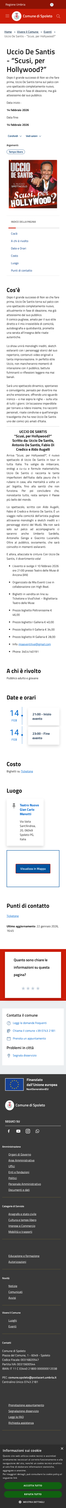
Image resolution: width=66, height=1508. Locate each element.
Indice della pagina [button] (23, 222)
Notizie (12, 1286)
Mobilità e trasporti (20, 1231)
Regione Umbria (15, 4)
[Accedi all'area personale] (51, 4)
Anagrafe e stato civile (22, 1214)
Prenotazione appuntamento (26, 1405)
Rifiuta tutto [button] (33, 1494)
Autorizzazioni (17, 1262)
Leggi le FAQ (16, 1417)
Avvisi (12, 1297)
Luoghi (12, 1320)
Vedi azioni (32, 136)
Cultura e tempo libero (22, 1220)
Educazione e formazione (23, 1256)
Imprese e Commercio (21, 1226)
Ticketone (27, 771)
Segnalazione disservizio (23, 1411)
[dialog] (33, 1476)
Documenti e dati (19, 1190)
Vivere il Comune (28, 32)
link (15, 1477)
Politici (12, 1178)
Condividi (13, 136)
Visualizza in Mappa (33, 868)
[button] (32, 1502)
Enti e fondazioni (18, 1172)
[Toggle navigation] (7, 16)
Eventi (48, 32)
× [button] (61, 1448)
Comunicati (15, 1292)
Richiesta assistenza (21, 1423)
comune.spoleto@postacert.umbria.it (32, 1377)
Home (8, 32)
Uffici (11, 1166)
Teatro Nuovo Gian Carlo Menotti (29, 809)
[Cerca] (58, 16)
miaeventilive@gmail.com (35, 644)
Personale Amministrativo (24, 1184)
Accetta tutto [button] (33, 1485)
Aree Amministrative (21, 1160)
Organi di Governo (19, 1154)
